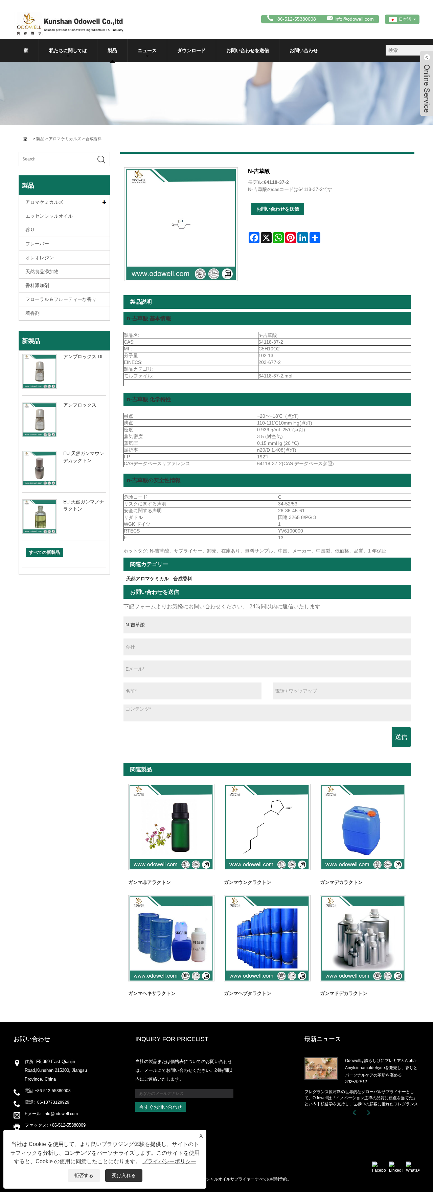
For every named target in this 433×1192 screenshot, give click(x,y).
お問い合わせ (304, 50)
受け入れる (124, 1175)
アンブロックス (79, 405)
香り (30, 230)
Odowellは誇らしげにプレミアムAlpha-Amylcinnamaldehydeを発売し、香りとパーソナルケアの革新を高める (381, 1068)
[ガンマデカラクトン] (363, 827)
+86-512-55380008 (53, 1090)
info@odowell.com (354, 19)
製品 (112, 50)
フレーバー (37, 243)
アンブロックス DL (83, 356)
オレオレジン (39, 257)
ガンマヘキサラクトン (152, 993)
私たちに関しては (68, 50)
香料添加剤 (37, 285)
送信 (401, 737)
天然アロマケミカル (147, 578)
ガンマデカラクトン (341, 882)
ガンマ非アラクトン (149, 882)
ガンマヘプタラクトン (247, 993)
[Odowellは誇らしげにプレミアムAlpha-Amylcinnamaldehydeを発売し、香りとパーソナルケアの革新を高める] (321, 1068)
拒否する (83, 1175)
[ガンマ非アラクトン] (171, 827)
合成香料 (94, 138)
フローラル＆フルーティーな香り (60, 299)
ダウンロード (191, 50)
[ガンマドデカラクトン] (363, 938)
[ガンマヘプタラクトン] (267, 938)
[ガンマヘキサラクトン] (171, 938)
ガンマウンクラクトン (247, 882)
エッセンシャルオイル (49, 216)
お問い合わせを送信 (247, 50)
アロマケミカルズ (65, 138)
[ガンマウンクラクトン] (267, 827)
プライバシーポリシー (169, 1161)
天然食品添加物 (42, 271)
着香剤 (32, 313)
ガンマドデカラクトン (343, 993)
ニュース (147, 50)
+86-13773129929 (52, 1102)
